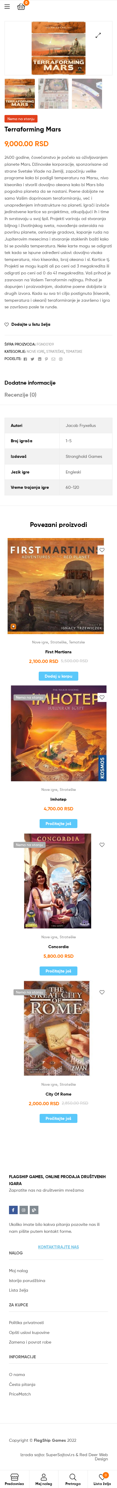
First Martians (58, 652)
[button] (58, 1247)
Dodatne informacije (30, 382)
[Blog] (34, 1210)
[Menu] (10, 6)
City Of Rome (58, 1094)
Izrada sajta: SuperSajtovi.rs (47, 1454)
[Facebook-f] (13, 1210)
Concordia (58, 946)
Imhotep (58, 799)
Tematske (74, 351)
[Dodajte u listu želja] (102, 550)
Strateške (55, 351)
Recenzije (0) (20, 394)
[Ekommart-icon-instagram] (24, 1210)
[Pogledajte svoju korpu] (21, 6)
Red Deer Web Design (94, 1456)
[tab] (58, 383)
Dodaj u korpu (58, 676)
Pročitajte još (58, 823)
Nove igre (35, 351)
